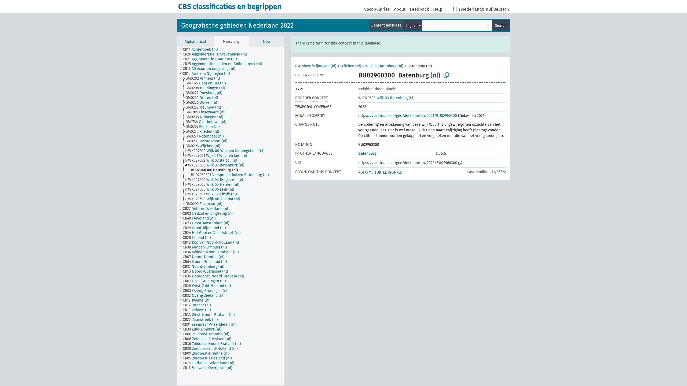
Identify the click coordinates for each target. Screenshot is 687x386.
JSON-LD (395, 172)
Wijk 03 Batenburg (383, 98)
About (399, 9)
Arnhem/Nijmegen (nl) (317, 66)
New (267, 41)
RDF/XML (365, 172)
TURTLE (381, 172)
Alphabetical (195, 41)
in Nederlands (470, 9)
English (411, 25)
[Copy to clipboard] (446, 75)
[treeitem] (202, 49)
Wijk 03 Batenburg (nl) (384, 66)
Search (501, 25)
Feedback (419, 9)
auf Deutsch (497, 9)
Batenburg (367, 153)
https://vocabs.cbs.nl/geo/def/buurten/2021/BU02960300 (407, 115)
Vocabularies (377, 9)
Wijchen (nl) (351, 66)
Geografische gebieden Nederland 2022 (237, 25)
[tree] (230, 216)
